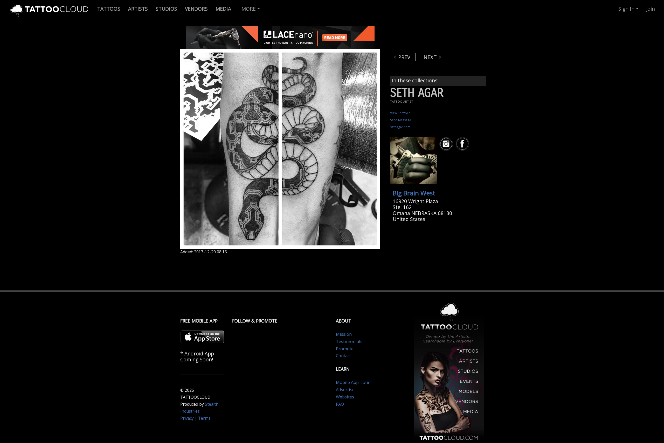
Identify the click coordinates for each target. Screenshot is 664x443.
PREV (403, 57)
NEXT (431, 57)
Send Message (400, 120)
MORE (249, 8)
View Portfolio (400, 113)
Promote (345, 349)
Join (650, 8)
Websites (345, 397)
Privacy (187, 418)
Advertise (345, 389)
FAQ (340, 404)
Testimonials (349, 341)
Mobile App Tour (353, 382)
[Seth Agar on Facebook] (463, 143)
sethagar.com (400, 127)
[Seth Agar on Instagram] (446, 143)
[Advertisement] (429, 39)
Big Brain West (414, 193)
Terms (204, 418)
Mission (344, 334)
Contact (343, 356)
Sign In (627, 8)
